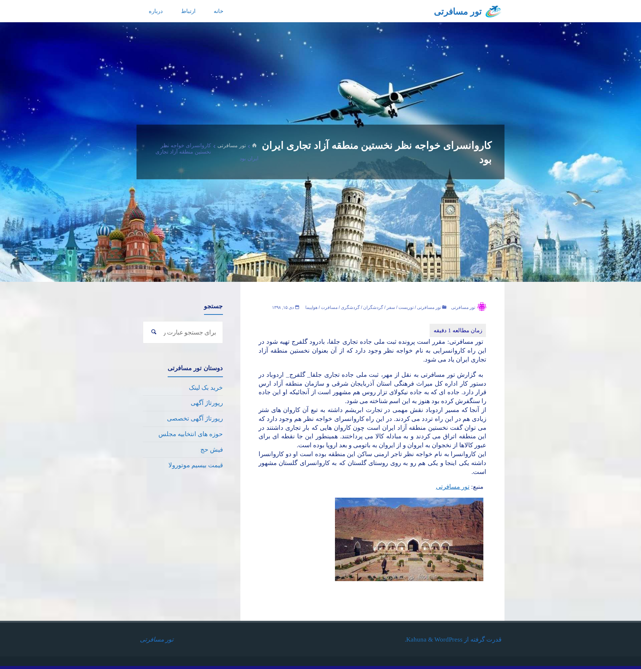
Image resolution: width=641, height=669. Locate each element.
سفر (391, 307)
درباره (156, 11)
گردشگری (350, 307)
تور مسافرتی (458, 11)
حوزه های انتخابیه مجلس (190, 434)
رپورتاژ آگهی (207, 402)
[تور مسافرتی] (494, 10)
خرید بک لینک (206, 387)
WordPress (448, 639)
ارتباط (188, 11)
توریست (406, 307)
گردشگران (373, 307)
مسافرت (329, 307)
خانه (218, 11)
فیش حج (211, 449)
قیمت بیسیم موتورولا (195, 465)
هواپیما (311, 307)
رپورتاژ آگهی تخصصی (195, 418)
